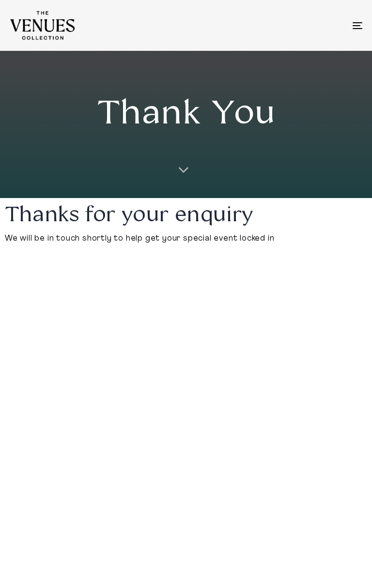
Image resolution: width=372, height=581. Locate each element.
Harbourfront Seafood (128, 361)
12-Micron (33, 377)
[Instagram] (341, 420)
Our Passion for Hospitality (226, 363)
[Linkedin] (292, 420)
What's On (303, 359)
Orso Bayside (38, 410)
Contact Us (304, 377)
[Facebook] (317, 420)
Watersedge (37, 361)
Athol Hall (30, 394)
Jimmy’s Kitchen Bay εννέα (135, 377)
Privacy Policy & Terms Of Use (60, 522)
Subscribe (302, 395)
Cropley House (41, 427)
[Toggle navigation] (303, 25)
